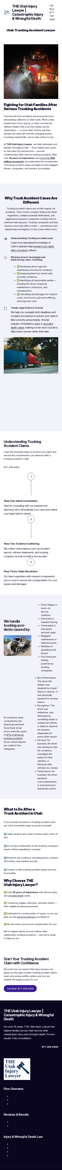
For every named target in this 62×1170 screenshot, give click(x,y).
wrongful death (15, 895)
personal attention (26, 917)
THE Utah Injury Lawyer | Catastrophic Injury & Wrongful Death (27, 12)
